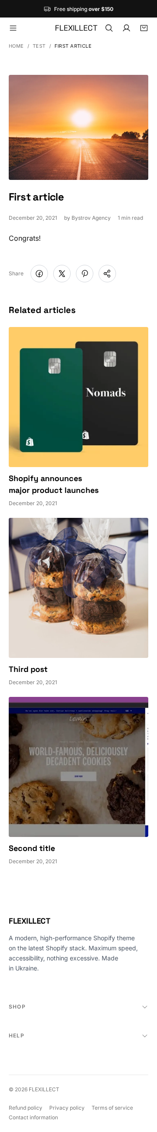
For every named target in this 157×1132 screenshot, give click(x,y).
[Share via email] (107, 273)
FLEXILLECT (30, 921)
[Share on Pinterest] (84, 273)
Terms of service (112, 1107)
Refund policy (25, 1107)
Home (16, 46)
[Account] (126, 28)
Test (39, 46)
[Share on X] (62, 273)
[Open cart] (144, 28)
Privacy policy (67, 1107)
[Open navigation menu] (13, 28)
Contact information (33, 1117)
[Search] (109, 28)
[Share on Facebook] (39, 273)
